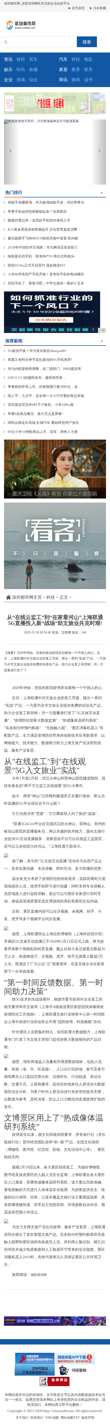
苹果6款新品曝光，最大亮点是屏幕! (33, 414)
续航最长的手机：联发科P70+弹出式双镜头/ (39, 256)
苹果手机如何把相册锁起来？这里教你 (35, 211)
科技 (76, 59)
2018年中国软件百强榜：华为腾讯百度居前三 (41, 247)
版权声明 (87, 1417)
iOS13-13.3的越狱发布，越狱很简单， (35, 378)
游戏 (21, 79)
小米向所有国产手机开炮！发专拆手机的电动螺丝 (44, 274)
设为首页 (78, 8)
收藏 (33, 69)
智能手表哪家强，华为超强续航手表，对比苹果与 (44, 202)
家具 (88, 69)
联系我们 (36, 1417)
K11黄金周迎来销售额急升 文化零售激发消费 (40, 229)
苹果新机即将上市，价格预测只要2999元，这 (41, 387)
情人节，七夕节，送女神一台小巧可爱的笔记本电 (44, 396)
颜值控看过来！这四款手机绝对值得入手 (37, 220)
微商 (76, 79)
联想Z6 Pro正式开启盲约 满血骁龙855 (34, 265)
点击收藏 (99, 8)
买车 (33, 59)
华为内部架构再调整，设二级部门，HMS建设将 (42, 369)
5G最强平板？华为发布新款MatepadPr (35, 351)
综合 (33, 79)
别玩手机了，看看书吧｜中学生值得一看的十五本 (44, 283)
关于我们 (22, 1417)
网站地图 (67, 1417)
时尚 (21, 69)
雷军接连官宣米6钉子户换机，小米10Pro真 (39, 405)
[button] (11, 152)
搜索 (86, 42)
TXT (76, 1417)
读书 (88, 79)
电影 (88, 59)
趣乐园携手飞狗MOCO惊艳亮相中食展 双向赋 (41, 238)
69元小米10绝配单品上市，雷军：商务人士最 (41, 432)
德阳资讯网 (39, 1275)
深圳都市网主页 (27, 597)
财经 (21, 59)
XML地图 (52, 1417)
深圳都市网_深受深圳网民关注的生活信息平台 (37, 3)
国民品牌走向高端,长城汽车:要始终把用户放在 (41, 423)
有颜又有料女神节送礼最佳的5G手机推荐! (38, 360)
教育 (76, 69)
